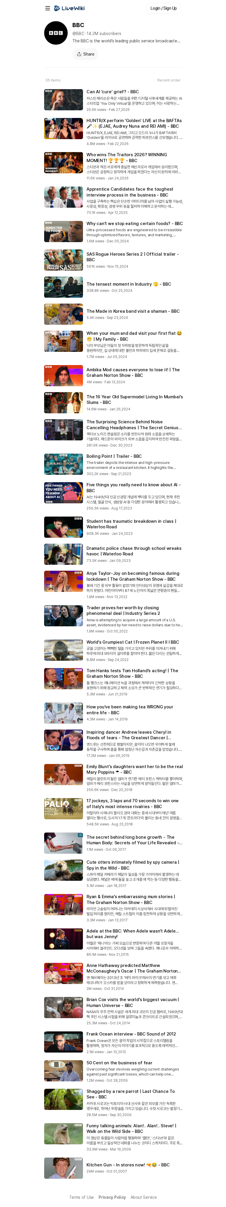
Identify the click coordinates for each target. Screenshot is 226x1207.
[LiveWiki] (69, 8)
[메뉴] (47, 8)
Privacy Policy (112, 1197)
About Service (144, 1197)
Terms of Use (81, 1197)
